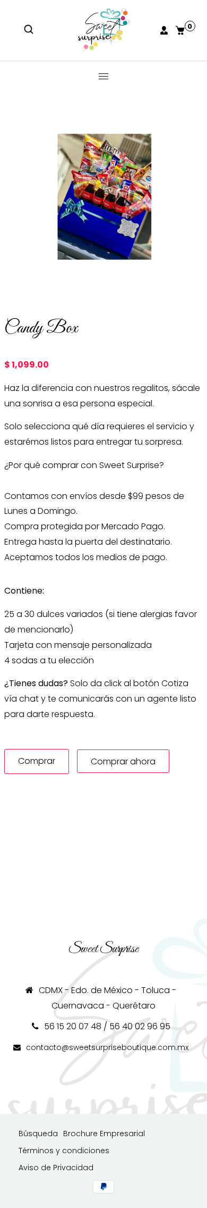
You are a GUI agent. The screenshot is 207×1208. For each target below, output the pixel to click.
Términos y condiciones (64, 1150)
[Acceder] (165, 30)
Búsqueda (38, 1133)
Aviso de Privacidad (56, 1167)
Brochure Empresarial (104, 1133)
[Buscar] (30, 30)
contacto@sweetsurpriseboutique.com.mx (107, 1047)
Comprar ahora (123, 761)
